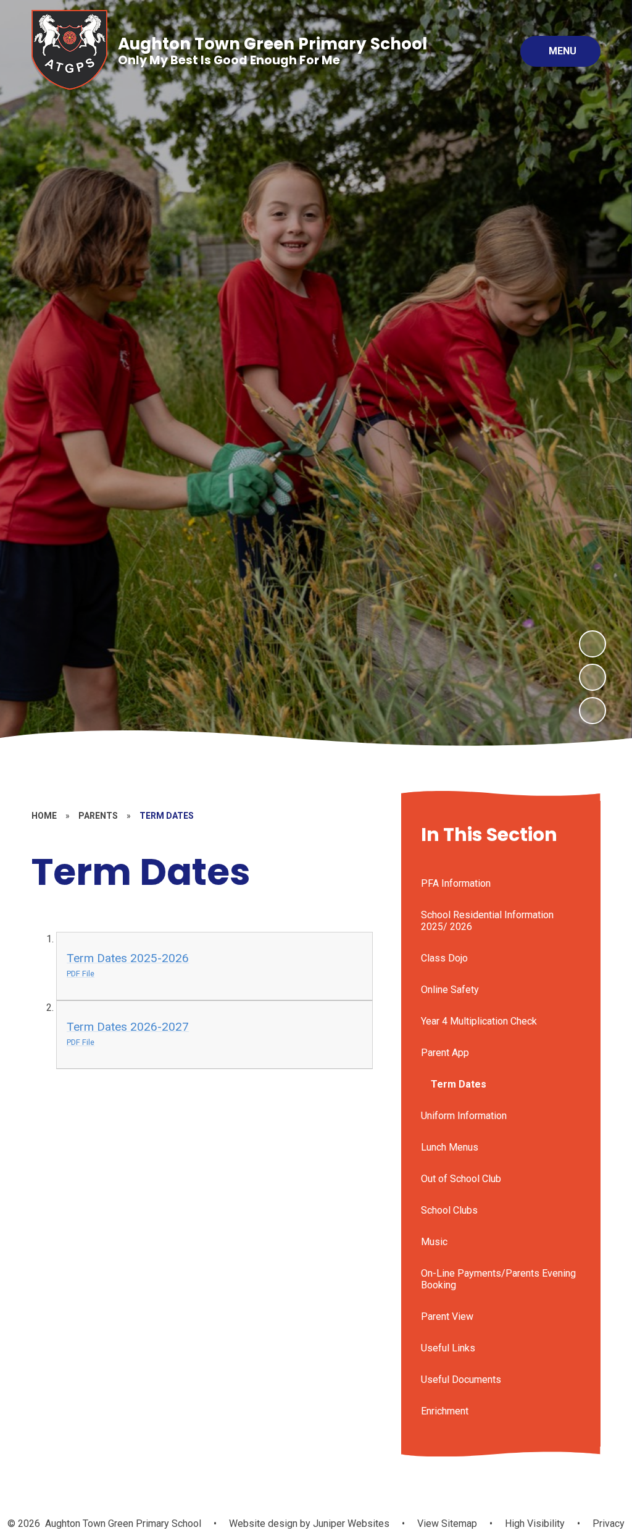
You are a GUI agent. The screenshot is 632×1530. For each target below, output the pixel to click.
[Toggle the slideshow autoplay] (592, 710)
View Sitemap (447, 1523)
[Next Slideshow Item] (592, 643)
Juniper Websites (349, 1523)
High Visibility (535, 1523)
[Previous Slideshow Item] (592, 677)
